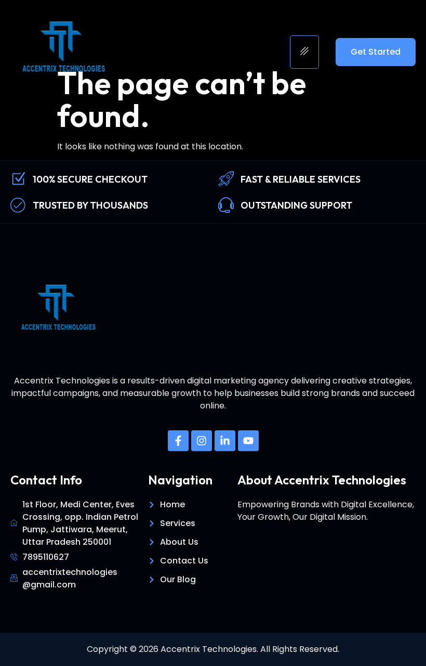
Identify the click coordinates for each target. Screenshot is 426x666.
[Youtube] (248, 440)
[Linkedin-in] (225, 440)
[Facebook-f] (178, 440)
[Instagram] (201, 440)
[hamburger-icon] (304, 52)
